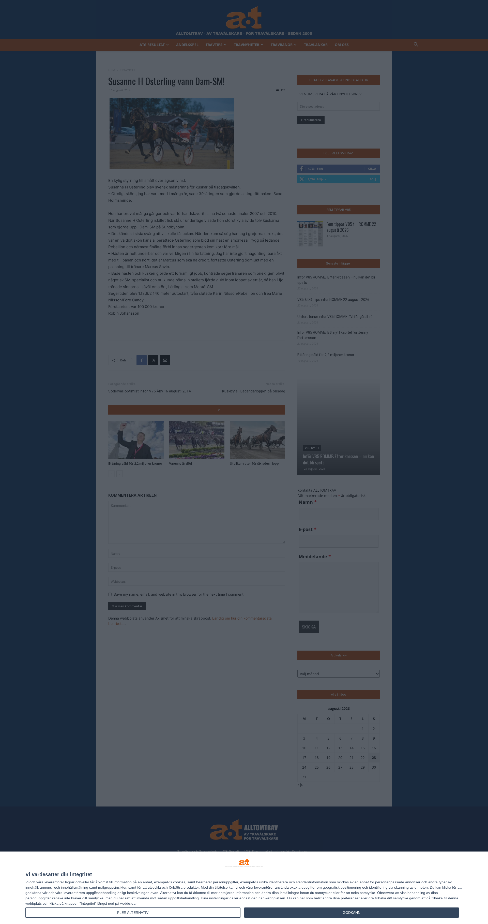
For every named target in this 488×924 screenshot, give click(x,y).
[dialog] (244, 888)
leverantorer (54, 882)
